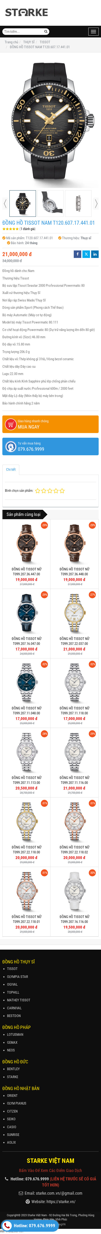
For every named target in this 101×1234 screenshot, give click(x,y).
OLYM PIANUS (16, 1103)
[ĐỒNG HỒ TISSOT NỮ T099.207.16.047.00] (26, 612)
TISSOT (12, 969)
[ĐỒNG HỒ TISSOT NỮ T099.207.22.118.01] (26, 890)
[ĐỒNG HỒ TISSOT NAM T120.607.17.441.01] (50, 121)
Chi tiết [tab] (11, 469)
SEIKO (11, 1119)
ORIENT (12, 1096)
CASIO (11, 1127)
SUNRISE (13, 1135)
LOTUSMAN (15, 1034)
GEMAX (12, 1042)
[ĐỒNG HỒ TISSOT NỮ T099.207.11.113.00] (26, 751)
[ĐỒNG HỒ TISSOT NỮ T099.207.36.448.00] (74, 543)
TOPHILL (13, 992)
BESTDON (14, 1016)
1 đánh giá (28, 229)
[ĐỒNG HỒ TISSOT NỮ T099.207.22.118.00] (26, 821)
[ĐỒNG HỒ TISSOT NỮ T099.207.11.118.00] (74, 682)
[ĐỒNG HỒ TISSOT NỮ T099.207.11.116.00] (74, 751)
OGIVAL (12, 984)
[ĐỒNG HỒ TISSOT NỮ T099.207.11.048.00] (26, 682)
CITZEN (12, 1111)
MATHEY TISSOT (18, 1000)
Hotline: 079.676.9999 (34, 1225)
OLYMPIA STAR (17, 977)
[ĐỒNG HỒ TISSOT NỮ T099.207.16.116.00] (74, 890)
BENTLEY (13, 1069)
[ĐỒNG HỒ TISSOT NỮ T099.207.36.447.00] (26, 543)
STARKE (12, 1077)
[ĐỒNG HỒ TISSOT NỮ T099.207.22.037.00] (74, 612)
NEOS (11, 1050)
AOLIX (11, 1142)
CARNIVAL (14, 1008)
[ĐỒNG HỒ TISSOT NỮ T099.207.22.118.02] (74, 821)
